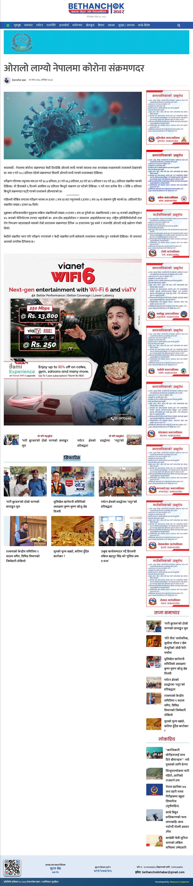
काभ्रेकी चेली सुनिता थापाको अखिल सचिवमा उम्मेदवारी (177, 842)
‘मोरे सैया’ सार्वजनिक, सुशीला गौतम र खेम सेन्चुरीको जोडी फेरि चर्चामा (176, 645)
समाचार (28, 25)
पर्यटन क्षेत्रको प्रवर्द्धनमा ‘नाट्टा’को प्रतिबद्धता (119, 504)
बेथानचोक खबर (19, 80)
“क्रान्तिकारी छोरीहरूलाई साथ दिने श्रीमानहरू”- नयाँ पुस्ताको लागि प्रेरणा (177, 757)
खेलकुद (90, 25)
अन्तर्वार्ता (64, 25)
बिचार (101, 25)
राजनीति (51, 25)
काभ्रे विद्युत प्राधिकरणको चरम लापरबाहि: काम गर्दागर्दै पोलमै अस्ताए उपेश (177, 822)
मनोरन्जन (77, 25)
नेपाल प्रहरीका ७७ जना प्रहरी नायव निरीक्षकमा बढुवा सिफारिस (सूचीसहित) (176, 796)
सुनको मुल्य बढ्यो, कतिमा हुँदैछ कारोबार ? (71, 554)
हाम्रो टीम (55, 872)
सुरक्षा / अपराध (126, 25)
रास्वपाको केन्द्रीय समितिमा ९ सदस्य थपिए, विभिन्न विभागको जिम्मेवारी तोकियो (23, 556)
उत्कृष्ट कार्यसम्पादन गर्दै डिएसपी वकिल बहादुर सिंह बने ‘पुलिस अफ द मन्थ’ (120, 556)
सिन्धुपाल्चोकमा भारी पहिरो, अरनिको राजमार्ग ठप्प (177, 775)
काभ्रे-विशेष (144, 25)
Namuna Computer (179, 882)
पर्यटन (39, 25)
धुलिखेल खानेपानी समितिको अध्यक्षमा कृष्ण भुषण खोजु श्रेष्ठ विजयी (70, 506)
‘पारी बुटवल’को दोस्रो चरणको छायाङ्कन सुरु (22, 504)
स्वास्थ (111, 25)
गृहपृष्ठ (17, 25)
